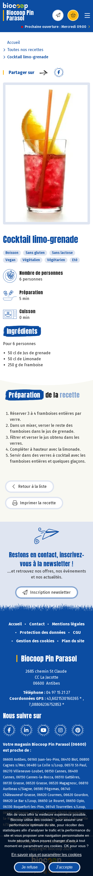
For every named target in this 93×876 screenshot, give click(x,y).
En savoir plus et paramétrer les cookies (46, 855)
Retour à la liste (32, 486)
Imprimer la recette (38, 503)
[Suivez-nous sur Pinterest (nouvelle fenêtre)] (77, 730)
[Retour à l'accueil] (15, 6)
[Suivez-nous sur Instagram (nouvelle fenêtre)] (60, 730)
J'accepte (64, 867)
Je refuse (30, 867)
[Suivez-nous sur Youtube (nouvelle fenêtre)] (43, 730)
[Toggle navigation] (87, 17)
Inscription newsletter (50, 592)
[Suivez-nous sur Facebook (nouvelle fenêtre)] (9, 730)
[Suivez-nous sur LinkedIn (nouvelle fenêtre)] (26, 730)
